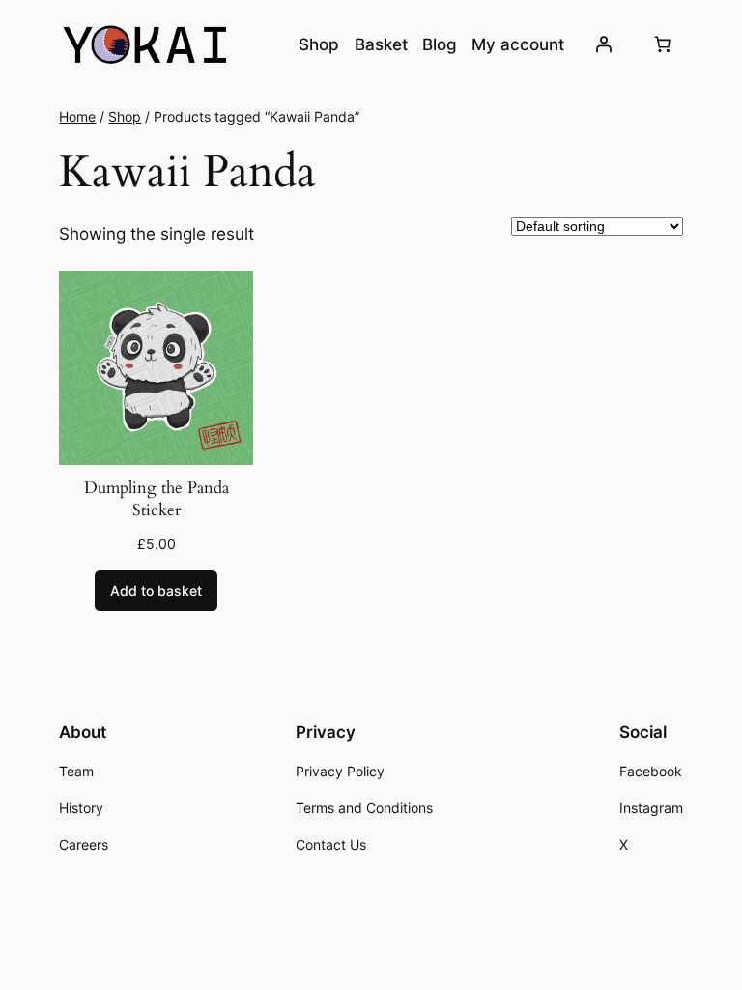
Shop (124, 116)
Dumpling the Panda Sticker (156, 499)
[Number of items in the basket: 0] (662, 44)
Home (77, 116)
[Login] (603, 44)
